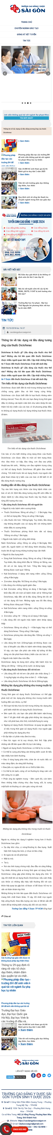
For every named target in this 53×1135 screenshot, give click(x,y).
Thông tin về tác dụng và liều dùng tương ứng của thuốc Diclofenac (24, 131)
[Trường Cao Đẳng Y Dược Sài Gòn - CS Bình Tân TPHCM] (4, 1108)
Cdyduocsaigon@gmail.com (31, 1124)
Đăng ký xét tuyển (26, 34)
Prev (5, 73)
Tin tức (26, 40)
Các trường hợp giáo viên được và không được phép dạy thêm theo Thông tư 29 (15, 961)
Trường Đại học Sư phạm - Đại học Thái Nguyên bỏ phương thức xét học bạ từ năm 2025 (34, 305)
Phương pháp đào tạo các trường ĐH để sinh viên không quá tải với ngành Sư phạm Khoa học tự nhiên (34, 157)
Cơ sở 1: (7, 1102)
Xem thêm (24, 141)
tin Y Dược (6, 379)
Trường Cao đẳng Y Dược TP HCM (27, 908)
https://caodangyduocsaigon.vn (32, 1121)
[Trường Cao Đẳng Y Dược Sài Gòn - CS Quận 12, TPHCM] (3, 1102)
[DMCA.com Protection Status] (16, 1078)
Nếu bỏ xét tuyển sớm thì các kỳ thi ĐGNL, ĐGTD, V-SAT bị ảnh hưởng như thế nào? (34, 291)
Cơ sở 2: (9, 1108)
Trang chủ (26, 22)
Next (48, 73)
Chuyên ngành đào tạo (26, 28)
